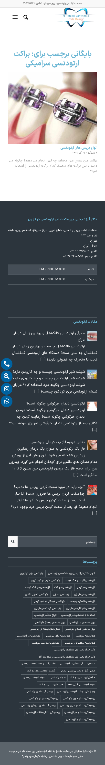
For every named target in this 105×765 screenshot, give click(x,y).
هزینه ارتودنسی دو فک (51, 685)
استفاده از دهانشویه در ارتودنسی (78, 615)
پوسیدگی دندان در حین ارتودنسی (77, 705)
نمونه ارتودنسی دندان (34, 678)
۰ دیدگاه (92, 153)
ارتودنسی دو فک (63, 587)
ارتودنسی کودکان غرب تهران (80, 608)
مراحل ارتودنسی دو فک (82, 678)
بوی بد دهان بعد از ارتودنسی (50, 622)
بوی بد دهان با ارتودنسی (82, 622)
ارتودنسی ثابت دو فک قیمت (80, 580)
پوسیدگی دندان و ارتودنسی (80, 719)
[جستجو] (25, 17)
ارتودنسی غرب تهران (84, 594)
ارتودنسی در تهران (86, 587)
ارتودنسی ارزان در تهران (31, 573)
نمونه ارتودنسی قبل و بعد (81, 685)
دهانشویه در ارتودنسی (28, 636)
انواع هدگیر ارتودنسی (45, 615)
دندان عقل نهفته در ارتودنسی (45, 629)
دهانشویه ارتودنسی (85, 636)
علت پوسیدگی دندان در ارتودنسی (77, 664)
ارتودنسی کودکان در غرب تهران (49, 601)
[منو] (16, 17)
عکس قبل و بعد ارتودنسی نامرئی (77, 671)
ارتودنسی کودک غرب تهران (48, 608)
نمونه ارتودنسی (57, 678)
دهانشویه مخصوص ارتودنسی (79, 643)
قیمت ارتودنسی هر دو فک (41, 671)
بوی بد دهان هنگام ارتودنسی (80, 629)
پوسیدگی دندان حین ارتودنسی (79, 698)
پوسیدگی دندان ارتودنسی (39, 692)
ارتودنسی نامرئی (61, 594)
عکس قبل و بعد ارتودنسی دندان (38, 664)
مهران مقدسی (56, 756)
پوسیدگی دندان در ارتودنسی (43, 698)
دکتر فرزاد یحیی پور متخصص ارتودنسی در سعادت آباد (67, 657)
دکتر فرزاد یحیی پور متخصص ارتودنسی (74, 650)
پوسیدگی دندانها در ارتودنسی (79, 712)
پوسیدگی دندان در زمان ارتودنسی (38, 705)
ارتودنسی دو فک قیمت (37, 587)
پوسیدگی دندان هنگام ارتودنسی (43, 712)
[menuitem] (25, 17)
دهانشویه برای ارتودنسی (57, 636)
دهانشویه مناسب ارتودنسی (45, 643)
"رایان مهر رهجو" (30, 756)
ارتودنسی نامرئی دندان (36, 594)
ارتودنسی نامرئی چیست (82, 601)
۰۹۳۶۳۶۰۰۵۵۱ (73, 256)
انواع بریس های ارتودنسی (78, 147)
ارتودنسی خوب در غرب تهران (45, 580)
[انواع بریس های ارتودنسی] (52, 108)
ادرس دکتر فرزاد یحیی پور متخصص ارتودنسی (71, 573)
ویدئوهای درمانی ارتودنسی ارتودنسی (76, 692)
